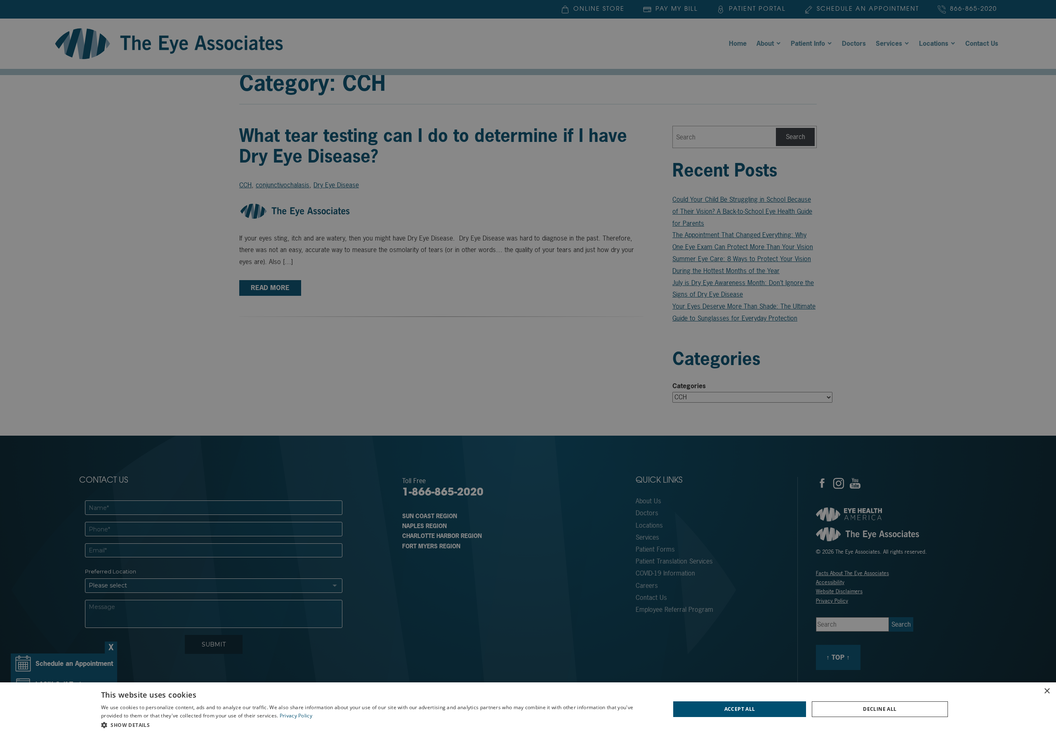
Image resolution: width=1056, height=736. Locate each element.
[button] (377, 725)
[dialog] (528, 709)
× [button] (1047, 691)
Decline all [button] (879, 708)
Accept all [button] (739, 708)
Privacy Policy (296, 715)
